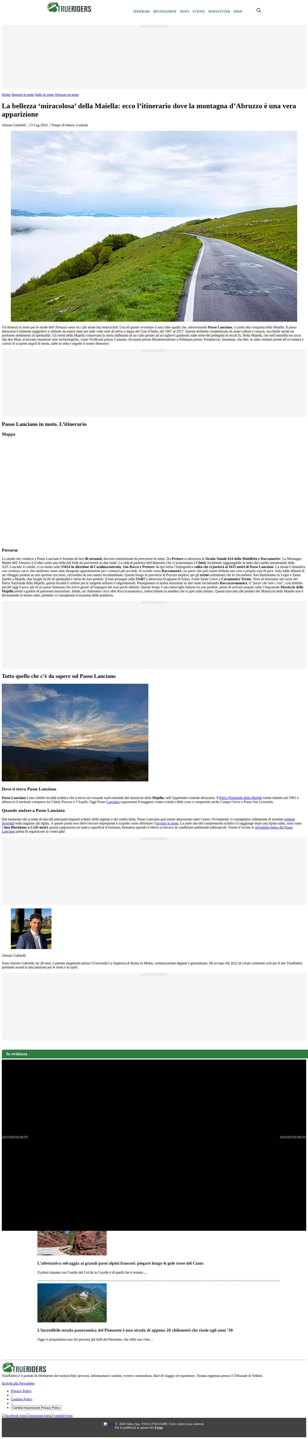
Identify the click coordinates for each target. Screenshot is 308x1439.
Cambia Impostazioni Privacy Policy (36, 1407)
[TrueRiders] (69, 11)
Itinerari (141, 11)
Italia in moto (44, 95)
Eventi (199, 11)
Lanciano (113, 802)
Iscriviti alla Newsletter (18, 1383)
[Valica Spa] (109, 1424)
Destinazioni (164, 11)
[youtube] (61, 1416)
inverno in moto (167, 823)
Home (6, 95)
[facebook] (14, 1416)
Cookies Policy (21, 1399)
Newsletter (219, 11)
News (184, 11)
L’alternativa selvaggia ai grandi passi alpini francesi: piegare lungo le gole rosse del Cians (120, 1263)
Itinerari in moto (22, 95)
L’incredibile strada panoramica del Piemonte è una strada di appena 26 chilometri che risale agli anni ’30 (135, 1330)
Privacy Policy (21, 1391)
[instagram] (38, 1416)
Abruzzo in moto (67, 95)
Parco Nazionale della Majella (240, 798)
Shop (238, 11)
